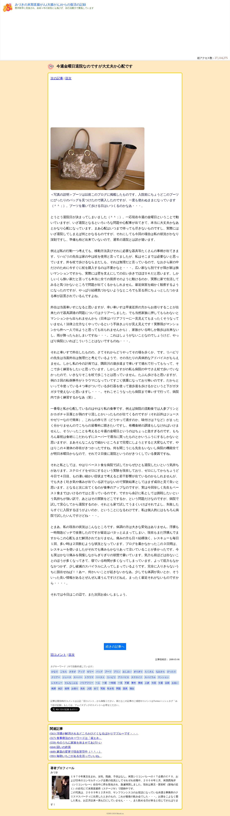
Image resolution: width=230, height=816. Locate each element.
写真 (103, 688)
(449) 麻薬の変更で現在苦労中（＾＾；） (76, 751)
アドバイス (123, 677)
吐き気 (110, 688)
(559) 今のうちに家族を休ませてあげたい (76, 742)
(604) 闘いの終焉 (60, 747)
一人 (98, 683)
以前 (167, 683)
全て (96, 688)
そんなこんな (71, 683)
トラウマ (89, 677)
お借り (75, 688)
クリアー (55, 677)
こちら (63, 671)
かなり (54, 671)
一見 (120, 683)
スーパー (78, 677)
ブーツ (108, 671)
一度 (104, 683)
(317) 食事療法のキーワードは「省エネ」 (76, 738)
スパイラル (150, 677)
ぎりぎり (138, 671)
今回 (154, 683)
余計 (60, 688)
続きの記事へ (115, 646)
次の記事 (57, 78)
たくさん (149, 671)
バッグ (99, 671)
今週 (160, 683)
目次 (68, 78)
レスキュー (56, 683)
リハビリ (111, 677)
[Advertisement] (109, 31)
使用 (67, 688)
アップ (81, 671)
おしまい (127, 671)
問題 (118, 688)
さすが (72, 671)
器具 (125, 688)
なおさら (160, 671)
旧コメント (58, 654)
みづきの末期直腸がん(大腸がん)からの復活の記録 (50, 4)
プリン (117, 671)
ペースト (100, 677)
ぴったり (171, 671)
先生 (82, 688)
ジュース (66, 677)
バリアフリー (86, 683)
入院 (89, 688)
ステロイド (136, 677)
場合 (132, 688)
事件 (133, 683)
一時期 (112, 683)
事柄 (140, 683)
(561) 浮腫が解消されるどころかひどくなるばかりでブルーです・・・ (94, 733)
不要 (127, 683)
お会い (175, 683)
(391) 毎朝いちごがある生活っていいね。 (76, 756)
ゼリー (90, 671)
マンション (163, 677)
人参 (147, 683)
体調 (53, 688)
